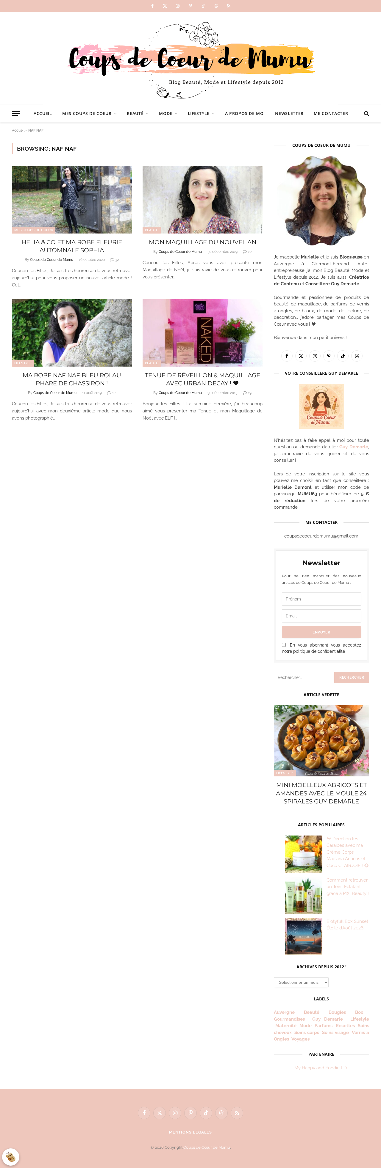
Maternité (285, 1025)
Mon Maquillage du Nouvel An (202, 242)
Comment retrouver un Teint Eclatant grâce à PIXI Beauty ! (348, 886)
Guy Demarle (353, 447)
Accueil (43, 113)
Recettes (345, 1025)
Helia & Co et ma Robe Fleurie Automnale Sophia (71, 246)
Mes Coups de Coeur (87, 113)
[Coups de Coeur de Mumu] (190, 58)
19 (250, 393)
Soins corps (306, 1032)
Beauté (135, 113)
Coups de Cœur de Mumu (206, 1147)
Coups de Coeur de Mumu (51, 260)
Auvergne (284, 1012)
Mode (165, 113)
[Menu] (16, 113)
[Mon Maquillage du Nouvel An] (203, 200)
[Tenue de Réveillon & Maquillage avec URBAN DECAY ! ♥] (203, 333)
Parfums (323, 1025)
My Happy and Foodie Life (321, 1068)
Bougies (337, 1012)
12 (113, 393)
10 (250, 252)
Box (361, 1012)
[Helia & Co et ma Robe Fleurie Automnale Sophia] (72, 200)
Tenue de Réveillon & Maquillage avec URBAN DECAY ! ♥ (202, 379)
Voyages (300, 1039)
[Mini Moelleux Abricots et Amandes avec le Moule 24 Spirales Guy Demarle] (321, 740)
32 (117, 260)
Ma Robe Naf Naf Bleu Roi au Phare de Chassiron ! (72, 379)
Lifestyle (199, 113)
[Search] (366, 113)
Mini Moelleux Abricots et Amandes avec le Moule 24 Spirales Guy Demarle (321, 793)
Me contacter (331, 113)
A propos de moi (245, 113)
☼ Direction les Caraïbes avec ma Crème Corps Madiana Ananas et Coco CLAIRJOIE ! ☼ (348, 852)
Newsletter (289, 113)
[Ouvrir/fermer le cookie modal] (10, 1157)
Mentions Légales (190, 1132)
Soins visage (335, 1032)
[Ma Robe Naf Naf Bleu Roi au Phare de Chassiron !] (72, 333)
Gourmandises (289, 1019)
